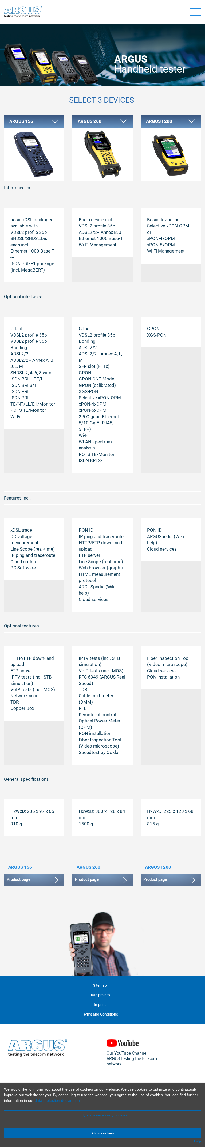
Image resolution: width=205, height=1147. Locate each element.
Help (197, 1141)
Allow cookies (102, 1133)
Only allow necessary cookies (102, 1115)
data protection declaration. (58, 1100)
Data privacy (99, 995)
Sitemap (100, 985)
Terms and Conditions (100, 1014)
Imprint (100, 1005)
